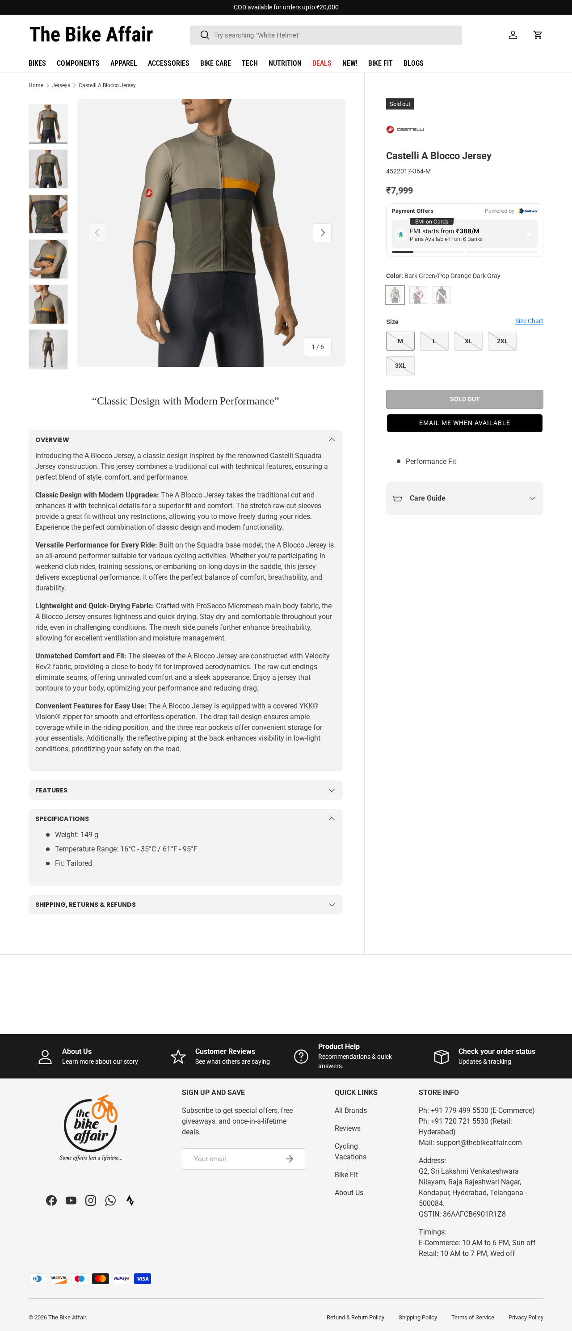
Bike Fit (346, 1175)
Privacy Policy (526, 1317)
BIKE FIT (380, 63)
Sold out (465, 399)
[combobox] (326, 35)
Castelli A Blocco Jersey (107, 85)
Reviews (348, 1128)
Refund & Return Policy (355, 1317)
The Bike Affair (67, 1317)
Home (36, 85)
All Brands (351, 1110)
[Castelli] (408, 130)
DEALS (322, 63)
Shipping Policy (418, 1317)
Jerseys (61, 85)
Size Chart (529, 320)
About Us (349, 1192)
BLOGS (414, 63)
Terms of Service (472, 1317)
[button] (538, 35)
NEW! (350, 63)
